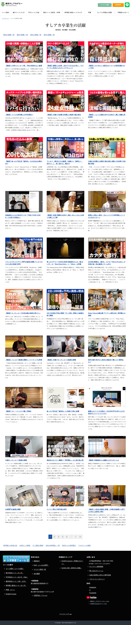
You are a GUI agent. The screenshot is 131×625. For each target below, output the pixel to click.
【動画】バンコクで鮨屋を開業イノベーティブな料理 (23, 360)
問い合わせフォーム (96, 571)
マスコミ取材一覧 (40, 569)
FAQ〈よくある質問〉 (41, 565)
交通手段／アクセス (40, 595)
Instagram (92, 587)
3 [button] (58, 536)
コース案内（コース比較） (15, 569)
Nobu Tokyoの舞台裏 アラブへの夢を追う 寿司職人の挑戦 (106, 314)
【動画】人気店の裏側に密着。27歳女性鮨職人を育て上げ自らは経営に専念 (106, 510)
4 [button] (62, 536)
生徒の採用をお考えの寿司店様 (100, 575)
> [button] (75, 536)
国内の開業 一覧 (22, 35)
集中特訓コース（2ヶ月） (14, 573)
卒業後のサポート (123, 12)
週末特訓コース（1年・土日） (16, 581)
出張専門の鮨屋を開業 (13, 509)
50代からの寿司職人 (69, 545)
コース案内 (5, 12)
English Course (11, 594)
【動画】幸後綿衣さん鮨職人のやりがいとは (103, 460)
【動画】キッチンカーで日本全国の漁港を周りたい (23, 313)
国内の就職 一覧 (8, 35)
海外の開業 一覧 (49, 35)
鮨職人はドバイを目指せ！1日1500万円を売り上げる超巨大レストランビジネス (106, 412)
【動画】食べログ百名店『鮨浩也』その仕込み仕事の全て (23, 162)
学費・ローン (10, 590)
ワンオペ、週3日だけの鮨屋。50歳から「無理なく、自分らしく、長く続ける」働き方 (65, 162)
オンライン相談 (105, 4)
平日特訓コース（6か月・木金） (17, 577)
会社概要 (37, 574)
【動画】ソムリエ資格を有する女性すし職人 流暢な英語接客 (106, 116)
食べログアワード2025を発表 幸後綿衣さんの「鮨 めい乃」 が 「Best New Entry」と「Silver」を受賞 (65, 263)
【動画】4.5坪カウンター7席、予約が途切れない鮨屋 (23, 65)
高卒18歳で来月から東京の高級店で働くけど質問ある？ (106, 361)
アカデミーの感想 (84, 545)
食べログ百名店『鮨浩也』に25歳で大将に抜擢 (63, 411)
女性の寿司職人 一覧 (53, 545)
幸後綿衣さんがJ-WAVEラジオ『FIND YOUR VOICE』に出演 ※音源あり (23, 216)
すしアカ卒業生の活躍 (104, 12)
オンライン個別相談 (96, 566)
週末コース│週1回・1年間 (51, 12)
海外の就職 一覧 (35, 35)
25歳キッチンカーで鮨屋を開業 (16, 460)
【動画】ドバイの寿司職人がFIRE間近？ (19, 114)
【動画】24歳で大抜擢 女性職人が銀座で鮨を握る (64, 114)
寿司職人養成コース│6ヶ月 (73, 12)
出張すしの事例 (24, 545)
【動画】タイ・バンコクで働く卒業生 (18, 411)
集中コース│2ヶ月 (19, 12)
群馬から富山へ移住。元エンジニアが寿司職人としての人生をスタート (106, 216)
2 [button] (54, 536)
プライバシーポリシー (97, 579)
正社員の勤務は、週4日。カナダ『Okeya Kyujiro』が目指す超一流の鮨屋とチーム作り (106, 263)
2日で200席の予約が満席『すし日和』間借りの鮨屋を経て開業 (65, 314)
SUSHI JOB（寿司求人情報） (71, 568)
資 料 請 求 (118, 4)
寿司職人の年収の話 (10, 545)
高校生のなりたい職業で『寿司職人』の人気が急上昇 (65, 460)
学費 (89, 12)
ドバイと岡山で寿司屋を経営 (57, 509)
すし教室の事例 (38, 545)
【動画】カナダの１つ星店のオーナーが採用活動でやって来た (106, 67)
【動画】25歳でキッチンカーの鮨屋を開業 (61, 360)
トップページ (5, 18)
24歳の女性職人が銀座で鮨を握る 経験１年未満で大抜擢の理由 (107, 162)
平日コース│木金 (33, 12)
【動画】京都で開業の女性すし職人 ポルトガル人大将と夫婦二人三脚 (65, 216)
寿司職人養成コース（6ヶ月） (16, 585)
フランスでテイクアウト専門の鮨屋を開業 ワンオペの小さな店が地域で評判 (23, 263)
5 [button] (66, 536)
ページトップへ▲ (65, 614)
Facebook (92, 593)
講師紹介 (37, 561)
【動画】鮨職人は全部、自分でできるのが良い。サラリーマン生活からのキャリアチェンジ (65, 67)
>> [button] (80, 536)
